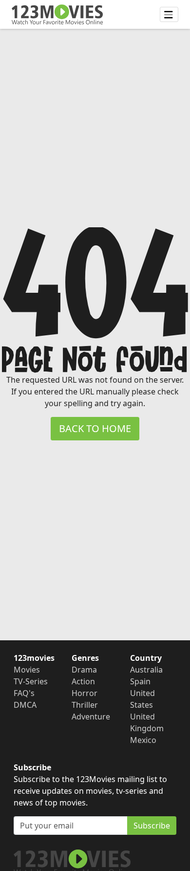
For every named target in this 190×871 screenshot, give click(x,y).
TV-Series (31, 681)
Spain (140, 681)
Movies (27, 669)
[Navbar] (169, 14)
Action (83, 681)
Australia (146, 669)
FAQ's (24, 693)
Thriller (85, 704)
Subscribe (151, 825)
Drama (84, 669)
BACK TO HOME (95, 428)
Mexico (143, 740)
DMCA (25, 704)
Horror (84, 693)
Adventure (91, 716)
